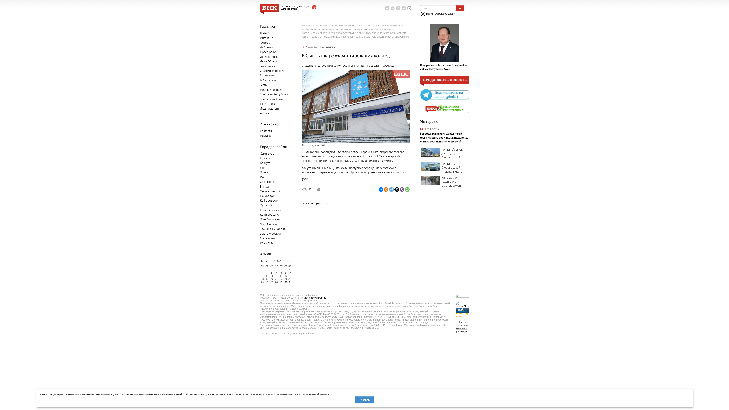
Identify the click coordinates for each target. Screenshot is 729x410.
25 (262, 282)
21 (276, 279)
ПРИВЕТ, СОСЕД (334, 29)
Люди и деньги (269, 108)
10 (290, 272)
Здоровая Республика (274, 94)
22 (281, 279)
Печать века (268, 104)
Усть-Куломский (270, 219)
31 (290, 282)
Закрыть (365, 399)
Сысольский (267, 238)
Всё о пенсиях (269, 80)
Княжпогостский (270, 210)
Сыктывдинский (270, 191)
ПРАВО (360, 25)
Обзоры (265, 42)
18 (262, 279)
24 (289, 279)
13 (272, 275)
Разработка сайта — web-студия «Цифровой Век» (287, 333)
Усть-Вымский (268, 224)
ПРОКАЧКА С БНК (354, 33)
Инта (263, 177)
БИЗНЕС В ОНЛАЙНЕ (384, 29)
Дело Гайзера (269, 61)
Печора (265, 158)
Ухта (262, 168)
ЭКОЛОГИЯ (349, 25)
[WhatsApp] (407, 189)
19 (267, 279)
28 (276, 282)
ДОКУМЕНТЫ (350, 29)
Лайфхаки (266, 47)
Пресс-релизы (269, 52)
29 (281, 282)
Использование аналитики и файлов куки (463, 328)
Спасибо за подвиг (272, 71)
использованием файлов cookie (314, 394)
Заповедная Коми (271, 99)
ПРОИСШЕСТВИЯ (394, 25)
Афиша (264, 113)
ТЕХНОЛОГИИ (309, 29)
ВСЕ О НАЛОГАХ (311, 33)
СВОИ (358, 37)
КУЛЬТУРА (379, 25)
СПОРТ (369, 25)
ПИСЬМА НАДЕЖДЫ (331, 37)
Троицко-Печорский (273, 229)
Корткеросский (269, 214)
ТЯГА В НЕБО (384, 33)
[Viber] (402, 189)
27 (272, 282)
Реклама (265, 135)
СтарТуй (367, 37)
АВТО (321, 29)
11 (262, 275)
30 (286, 282)
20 (272, 279)
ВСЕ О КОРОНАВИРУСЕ (332, 33)
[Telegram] (391, 189)
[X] (396, 189)
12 (267, 275)
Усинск (264, 172)
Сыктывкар (267, 153)
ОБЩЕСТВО (336, 25)
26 (267, 282)
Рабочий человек (271, 89)
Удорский (266, 205)
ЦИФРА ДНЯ (370, 33)
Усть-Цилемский (270, 233)
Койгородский (269, 200)
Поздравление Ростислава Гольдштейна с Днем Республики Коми (443, 67)
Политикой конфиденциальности (280, 394)
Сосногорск (267, 182)
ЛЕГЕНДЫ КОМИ (381, 37)
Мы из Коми (267, 75)
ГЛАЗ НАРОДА (365, 29)
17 (290, 275)
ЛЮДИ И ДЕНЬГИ (311, 37)
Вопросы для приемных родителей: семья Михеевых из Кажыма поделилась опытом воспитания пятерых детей (444, 137)
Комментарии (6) (314, 203)
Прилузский (267, 196)
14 (276, 275)
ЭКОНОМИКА (322, 25)
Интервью (266, 38)
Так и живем (268, 66)
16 (286, 275)
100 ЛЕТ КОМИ (400, 33)
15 (281, 275)
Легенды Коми (269, 56)
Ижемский (266, 243)
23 (286, 279)
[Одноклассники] (386, 189)
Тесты (263, 85)
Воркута (265, 163)
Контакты (266, 131)
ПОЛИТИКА (308, 25)
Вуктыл (264, 186)
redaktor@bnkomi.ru (315, 297)
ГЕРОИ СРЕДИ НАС (400, 37)
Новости (265, 33)
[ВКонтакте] (381, 189)
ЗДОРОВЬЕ (348, 37)
